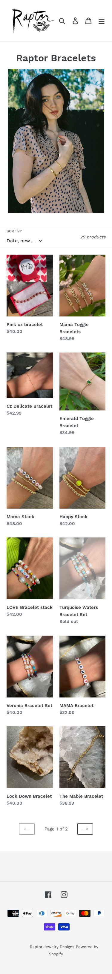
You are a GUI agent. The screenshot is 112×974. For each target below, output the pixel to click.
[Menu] (101, 21)
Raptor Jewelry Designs (52, 947)
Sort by (14, 231)
